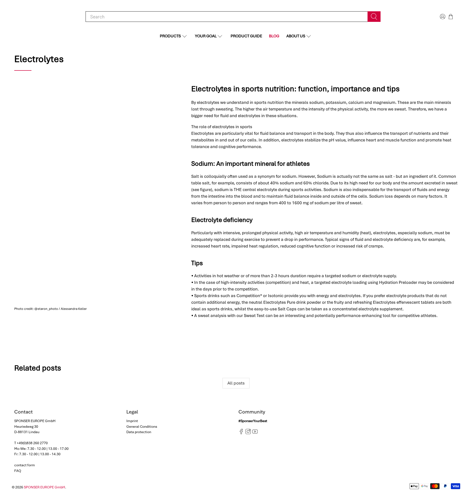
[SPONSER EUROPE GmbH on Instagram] (248, 433)
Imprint (132, 421)
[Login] (442, 16)
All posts (236, 383)
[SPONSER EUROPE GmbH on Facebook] (241, 433)
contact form (24, 465)
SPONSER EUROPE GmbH (44, 487)
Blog (274, 36)
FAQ (17, 470)
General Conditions (141, 426)
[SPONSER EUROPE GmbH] (39, 16)
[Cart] (451, 16)
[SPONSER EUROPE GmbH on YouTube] (255, 433)
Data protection (138, 432)
